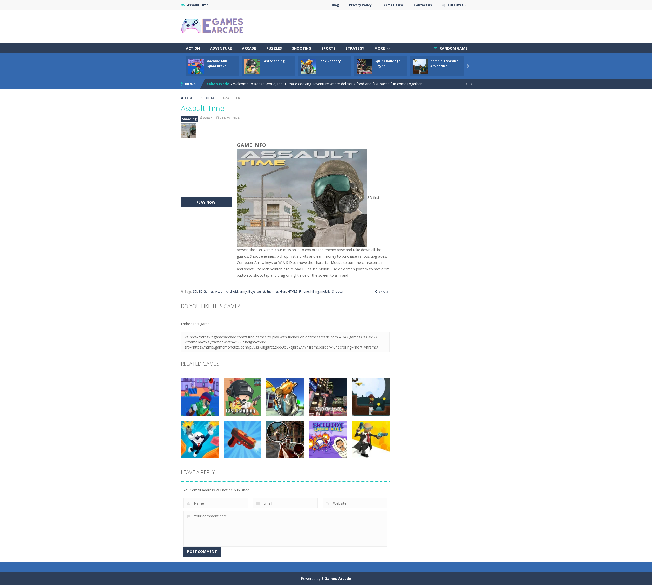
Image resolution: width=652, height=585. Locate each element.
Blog (335, 5)
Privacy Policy (360, 5)
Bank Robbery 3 (330, 61)
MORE (379, 48)
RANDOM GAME (453, 48)
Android (232, 291)
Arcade (249, 48)
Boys (251, 291)
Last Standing (273, 61)
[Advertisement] (378, 25)
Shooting (301, 48)
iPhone (304, 291)
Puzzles (274, 48)
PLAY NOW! (206, 202)
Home (189, 98)
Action (193, 48)
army (243, 291)
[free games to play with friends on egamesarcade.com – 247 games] (212, 26)
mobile (325, 291)
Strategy (355, 48)
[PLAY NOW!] (196, 65)
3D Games (206, 291)
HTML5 (292, 291)
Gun (283, 291)
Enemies (273, 291)
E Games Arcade (336, 578)
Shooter (338, 291)
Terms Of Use (393, 5)
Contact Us (423, 5)
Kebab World (217, 83)
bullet (261, 291)
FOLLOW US (457, 5)
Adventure (221, 48)
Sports (328, 48)
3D (195, 291)
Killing (314, 291)
